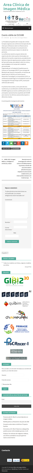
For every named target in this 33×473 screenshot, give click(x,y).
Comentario (8, 199)
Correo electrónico (9, 228)
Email (3, 399)
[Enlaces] (16, 281)
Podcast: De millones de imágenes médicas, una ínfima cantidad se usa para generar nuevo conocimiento (15, 435)
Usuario (4, 375)
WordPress (15, 469)
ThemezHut (4, 471)
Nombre (8, 222)
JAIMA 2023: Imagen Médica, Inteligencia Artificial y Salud (8, 161)
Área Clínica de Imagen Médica (19, 37)
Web (15, 233)
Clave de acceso (6, 380)
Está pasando (16, 148)
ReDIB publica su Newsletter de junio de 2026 (16, 422)
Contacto (6, 450)
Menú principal (9, 28)
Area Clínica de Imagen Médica (16, 6)
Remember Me (7, 384)
